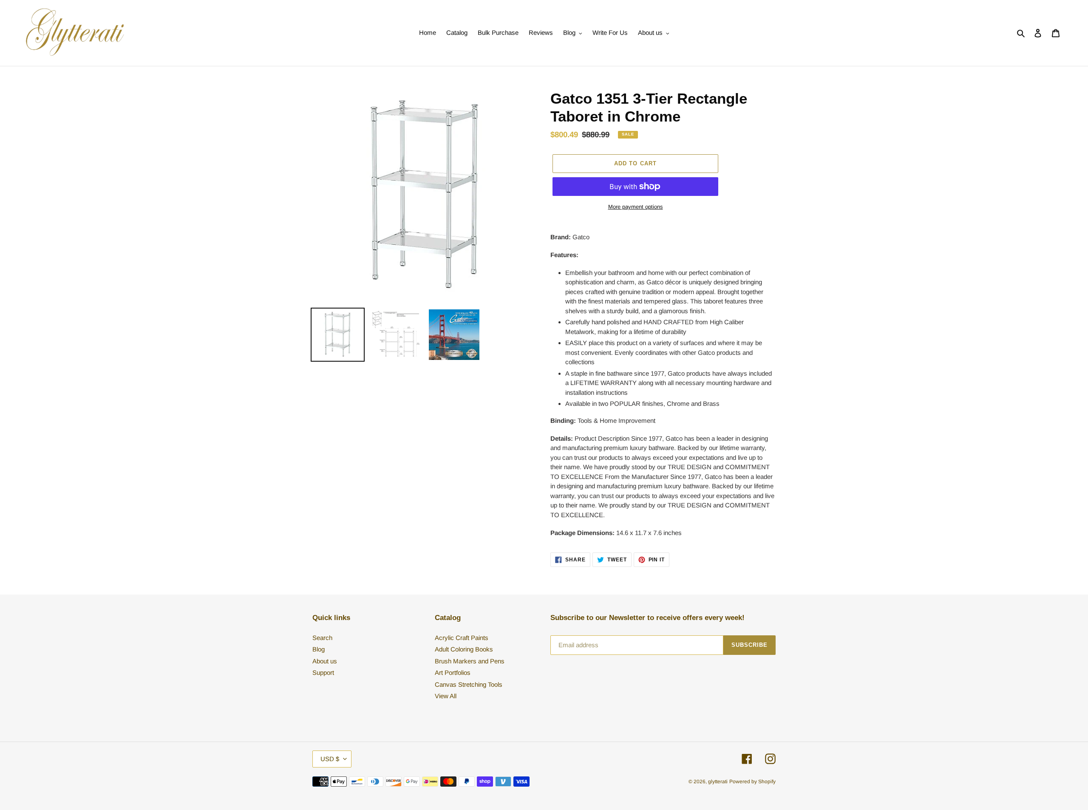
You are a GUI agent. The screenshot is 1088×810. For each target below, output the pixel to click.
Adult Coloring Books (464, 649)
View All (445, 696)
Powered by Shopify (752, 782)
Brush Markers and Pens (469, 661)
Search (322, 637)
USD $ (329, 758)
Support (323, 672)
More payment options (635, 207)
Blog (318, 649)
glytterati (718, 782)
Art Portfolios (452, 672)
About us (324, 661)
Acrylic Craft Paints (461, 637)
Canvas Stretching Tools (468, 684)
